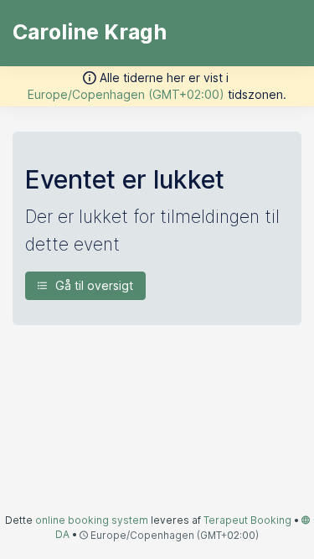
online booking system (91, 520)
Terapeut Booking (247, 520)
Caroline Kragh (90, 31)
